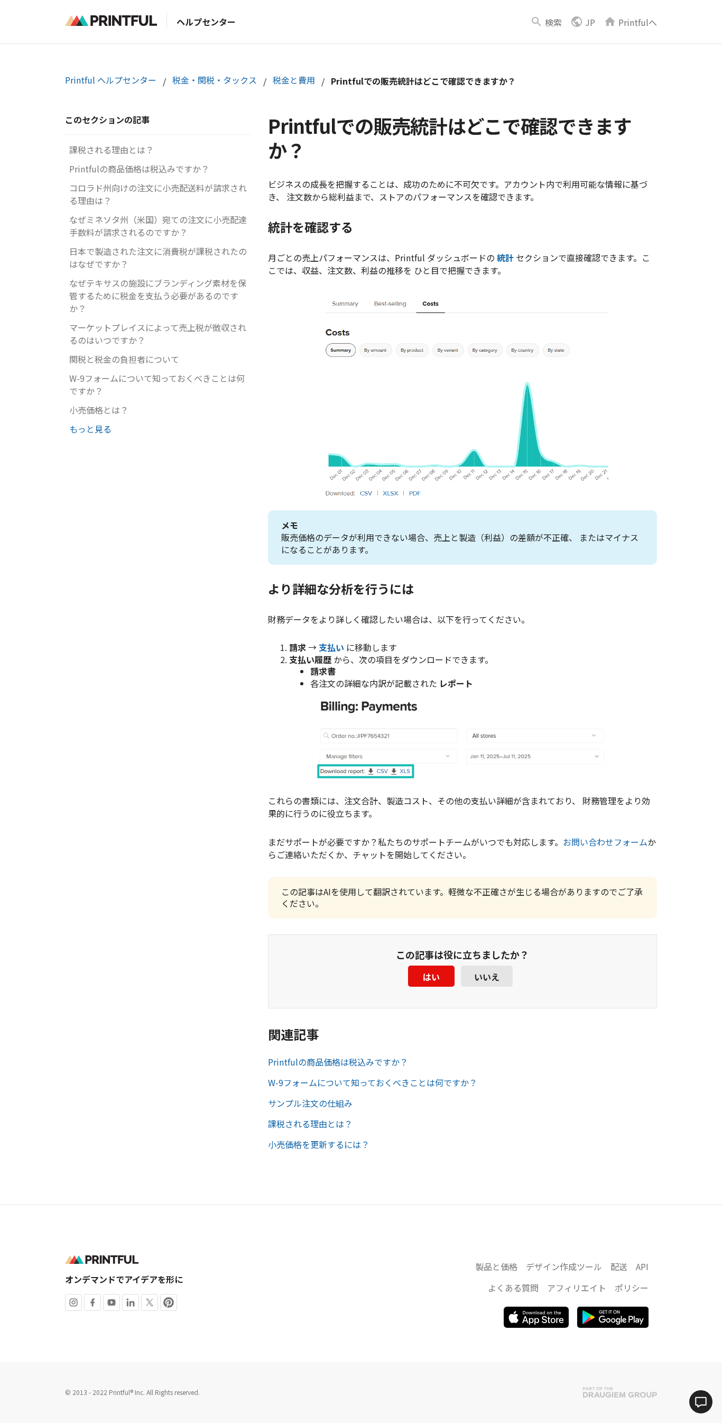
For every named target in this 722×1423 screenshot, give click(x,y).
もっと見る (90, 429)
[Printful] (111, 20)
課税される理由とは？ (111, 149)
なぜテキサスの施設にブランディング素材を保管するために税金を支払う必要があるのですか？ (157, 296)
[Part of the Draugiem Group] (620, 1392)
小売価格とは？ (98, 409)
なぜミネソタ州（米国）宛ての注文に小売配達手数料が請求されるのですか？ (158, 225)
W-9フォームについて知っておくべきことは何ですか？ (372, 1082)
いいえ (486, 976)
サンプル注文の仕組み (310, 1103)
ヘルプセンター (206, 21)
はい (431, 976)
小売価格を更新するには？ (318, 1144)
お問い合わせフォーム (605, 842)
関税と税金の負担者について (124, 359)
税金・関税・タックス (214, 80)
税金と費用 (294, 80)
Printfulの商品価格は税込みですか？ (139, 168)
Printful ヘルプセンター (110, 80)
